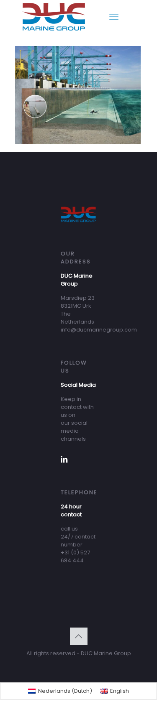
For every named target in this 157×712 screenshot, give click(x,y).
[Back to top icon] (79, 636)
